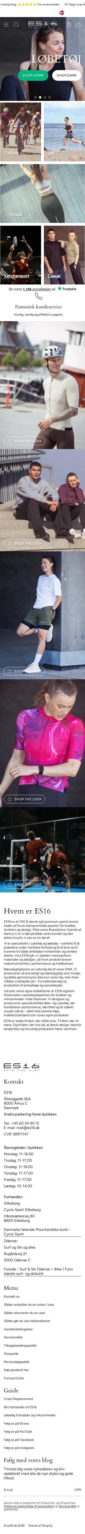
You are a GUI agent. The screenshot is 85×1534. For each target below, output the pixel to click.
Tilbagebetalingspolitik (20, 1346)
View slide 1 (35, 97)
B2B (55, 13)
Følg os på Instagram (19, 1448)
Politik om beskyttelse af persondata (29, 1506)
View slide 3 (45, 97)
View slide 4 (49, 97)
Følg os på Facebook (19, 1440)
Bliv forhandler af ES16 (20, 1407)
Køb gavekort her (16, 1370)
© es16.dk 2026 (14, 1525)
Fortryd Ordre (14, 1378)
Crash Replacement (18, 1399)
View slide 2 (40, 97)
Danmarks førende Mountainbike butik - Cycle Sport (37, 1231)
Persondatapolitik (16, 1362)
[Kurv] (78, 24)
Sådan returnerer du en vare (24, 1313)
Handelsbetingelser (18, 1329)
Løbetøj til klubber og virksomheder (30, 1415)
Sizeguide (11, 1354)
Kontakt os (12, 1297)
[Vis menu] (6, 24)
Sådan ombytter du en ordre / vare (29, 1305)
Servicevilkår (13, 1337)
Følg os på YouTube (18, 1432)
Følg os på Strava (16, 1424)
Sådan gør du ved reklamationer (27, 1321)
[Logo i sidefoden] (21, 1067)
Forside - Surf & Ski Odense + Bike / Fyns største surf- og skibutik (38, 1271)
